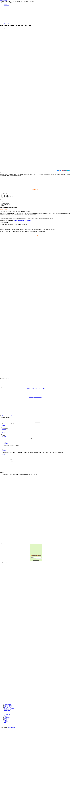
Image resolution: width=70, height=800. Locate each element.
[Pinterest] (62, 170)
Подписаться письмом (34, 423)
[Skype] (68, 170)
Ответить (3, 425)
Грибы (10, 415)
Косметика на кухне (7, 724)
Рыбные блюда (8, 714)
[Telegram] (69, 170)
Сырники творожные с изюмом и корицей (36, 397)
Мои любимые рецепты (8, 705)
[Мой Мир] (60, 170)
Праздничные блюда (7, 709)
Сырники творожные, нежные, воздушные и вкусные (36, 388)
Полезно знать (6, 725)
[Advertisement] (30, 15)
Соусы (5, 722)
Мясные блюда (8, 713)
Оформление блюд (7, 704)
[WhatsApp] (66, 170)
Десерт (5, 723)
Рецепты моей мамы (3, 0)
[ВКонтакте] (58, 170)
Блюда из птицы (9, 712)
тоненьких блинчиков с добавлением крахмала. (22, 220)
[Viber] (65, 170)
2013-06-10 (4, 429)
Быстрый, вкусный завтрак (9, 708)
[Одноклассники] (59, 170)
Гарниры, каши (6, 715)
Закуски (5, 720)
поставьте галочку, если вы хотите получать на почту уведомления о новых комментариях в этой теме (19, 474)
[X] (63, 170)
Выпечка (5, 719)
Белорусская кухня (7, 707)
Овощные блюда (7, 717)
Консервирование (7, 710)
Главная (5, 4)
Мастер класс (6, 5)
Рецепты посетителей (8, 706)
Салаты (5, 716)
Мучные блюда (6, 23)
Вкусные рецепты (5, 415)
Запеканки (6, 721)
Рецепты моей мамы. (36, 555)
